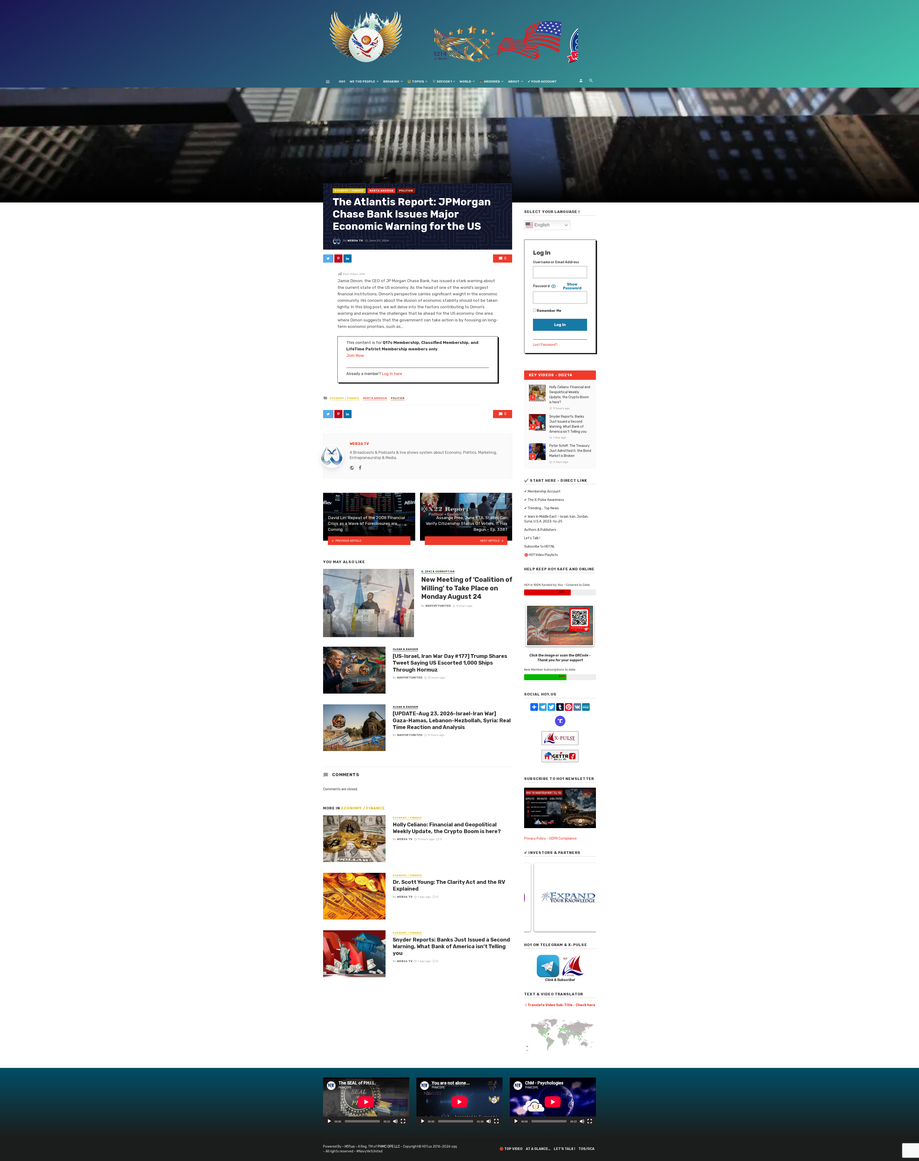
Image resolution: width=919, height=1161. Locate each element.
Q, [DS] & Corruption (437, 571)
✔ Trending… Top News (541, 508)
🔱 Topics (415, 81)
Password (541, 286)
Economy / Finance (349, 190)
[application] (366, 1101)
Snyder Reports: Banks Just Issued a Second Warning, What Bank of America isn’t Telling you (451, 946)
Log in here (392, 373)
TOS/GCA (586, 1149)
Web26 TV (355, 240)
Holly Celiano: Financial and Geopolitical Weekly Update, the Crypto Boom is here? (447, 828)
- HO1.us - (350, 1146)
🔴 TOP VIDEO (510, 1149)
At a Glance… (538, 1149)
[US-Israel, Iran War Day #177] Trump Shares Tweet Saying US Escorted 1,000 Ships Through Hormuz (450, 663)
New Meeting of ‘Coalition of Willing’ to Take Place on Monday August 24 (466, 588)
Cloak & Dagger (405, 649)
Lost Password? (545, 345)
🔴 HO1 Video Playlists (541, 555)
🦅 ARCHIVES (489, 81)
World (465, 81)
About (514, 81)
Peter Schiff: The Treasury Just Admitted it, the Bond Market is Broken (570, 451)
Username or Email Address (556, 262)
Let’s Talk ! (532, 538)
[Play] (329, 1121)
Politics (406, 190)
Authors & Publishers (540, 530)
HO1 (342, 81)
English (541, 224)
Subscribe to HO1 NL (539, 546)
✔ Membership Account (542, 491)
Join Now (355, 355)
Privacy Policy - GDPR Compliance (550, 838)
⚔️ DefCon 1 (442, 81)
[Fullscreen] (403, 1121)
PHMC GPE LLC (389, 1146)
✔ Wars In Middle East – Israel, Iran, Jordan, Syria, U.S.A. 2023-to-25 (556, 519)
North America (381, 190)
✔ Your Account (542, 81)
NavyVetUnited (438, 605)
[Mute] (395, 1121)
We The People (362, 81)
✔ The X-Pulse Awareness (544, 500)
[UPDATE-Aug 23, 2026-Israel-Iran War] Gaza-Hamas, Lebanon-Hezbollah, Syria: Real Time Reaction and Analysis (452, 720)
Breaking (391, 81)
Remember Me (548, 311)
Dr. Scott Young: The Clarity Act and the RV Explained (449, 885)
